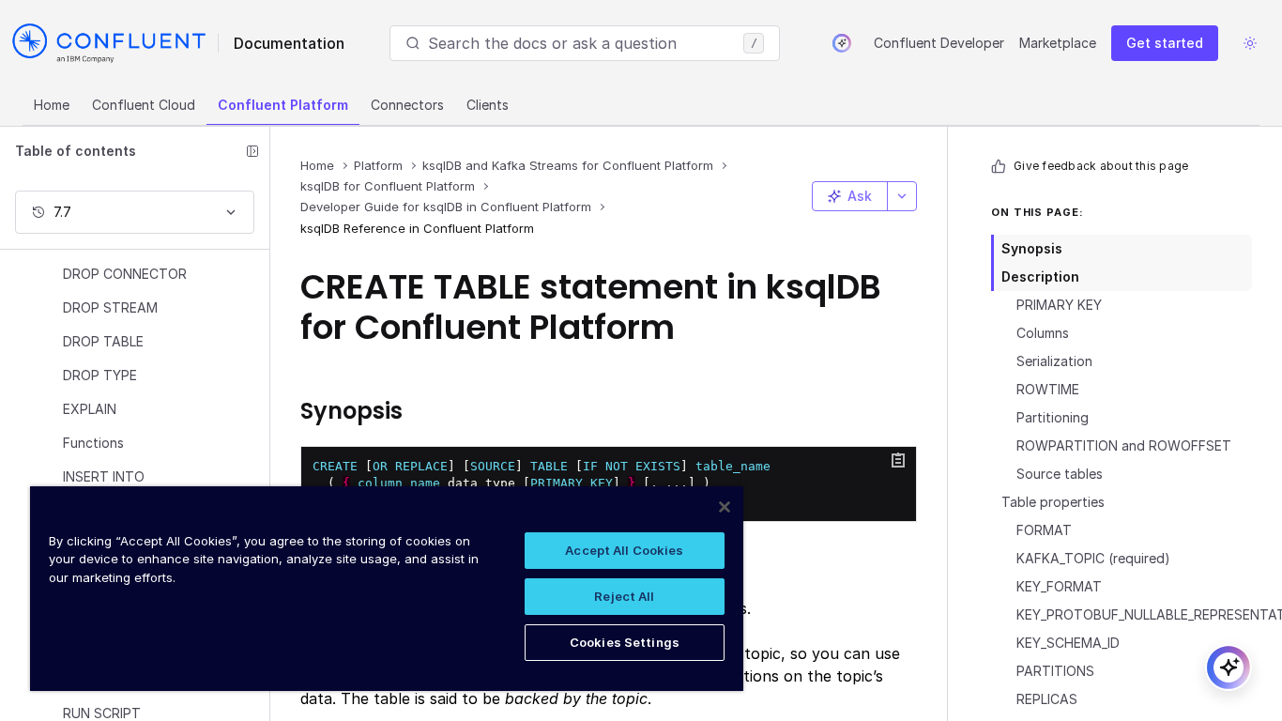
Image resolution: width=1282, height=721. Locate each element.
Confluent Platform (283, 105)
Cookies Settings (624, 642)
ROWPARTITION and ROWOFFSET (1123, 445)
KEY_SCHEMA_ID (1068, 643)
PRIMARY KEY (1059, 305)
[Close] (724, 507)
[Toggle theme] (1250, 43)
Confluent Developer (939, 43)
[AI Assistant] (842, 43)
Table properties (1053, 502)
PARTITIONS (1055, 671)
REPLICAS (1046, 699)
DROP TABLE (103, 341)
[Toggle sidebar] (252, 151)
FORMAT (1044, 530)
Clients (487, 105)
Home (51, 105)
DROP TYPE (100, 375)
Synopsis (1031, 248)
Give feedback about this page (1101, 166)
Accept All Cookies (624, 550)
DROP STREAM (110, 307)
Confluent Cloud (143, 105)
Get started (1164, 43)
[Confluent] (109, 43)
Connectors (407, 105)
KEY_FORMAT (1059, 586)
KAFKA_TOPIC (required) (1093, 558)
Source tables (1059, 474)
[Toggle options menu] (902, 196)
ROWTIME (1047, 389)
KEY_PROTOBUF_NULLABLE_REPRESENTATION (1134, 614)
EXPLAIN (89, 409)
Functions (93, 443)
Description (1040, 276)
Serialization (1054, 361)
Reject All (624, 596)
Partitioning (1052, 417)
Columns (1042, 333)
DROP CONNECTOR (125, 274)
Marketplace (1057, 43)
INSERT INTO (104, 476)
